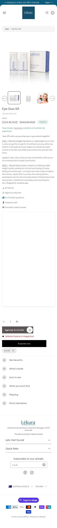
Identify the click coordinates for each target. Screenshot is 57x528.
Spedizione (18, 128)
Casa (7, 29)
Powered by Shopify (38, 517)
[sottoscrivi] (44, 465)
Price (4, 118)
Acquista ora (24, 343)
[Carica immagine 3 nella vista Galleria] (43, 98)
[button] (4, 12)
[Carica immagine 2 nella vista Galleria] (28, 98)
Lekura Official (23, 517)
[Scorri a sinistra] (4, 98)
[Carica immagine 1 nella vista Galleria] (14, 97)
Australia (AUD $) (21, 486)
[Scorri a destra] (52, 98)
